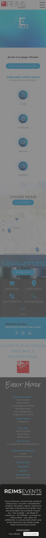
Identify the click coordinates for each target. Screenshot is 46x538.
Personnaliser (23, 530)
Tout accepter (31, 534)
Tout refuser (14, 534)
